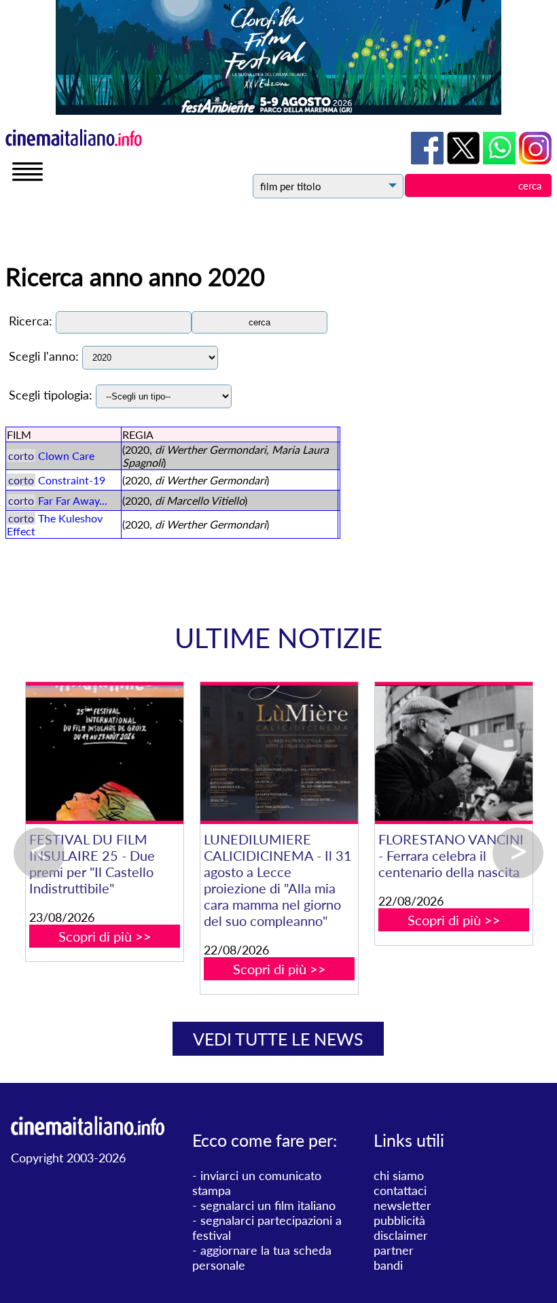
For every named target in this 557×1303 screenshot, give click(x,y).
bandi (388, 1264)
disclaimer (401, 1235)
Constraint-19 (71, 480)
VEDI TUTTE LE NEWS (278, 1039)
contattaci (400, 1190)
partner (394, 1250)
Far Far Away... (72, 500)
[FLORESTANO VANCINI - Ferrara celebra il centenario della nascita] (453, 753)
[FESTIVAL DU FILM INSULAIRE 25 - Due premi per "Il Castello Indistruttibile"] (104, 753)
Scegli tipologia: (50, 394)
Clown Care (66, 455)
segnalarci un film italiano (268, 1205)
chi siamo (399, 1175)
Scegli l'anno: (44, 356)
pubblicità (399, 1220)
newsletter (402, 1205)
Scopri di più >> (104, 936)
